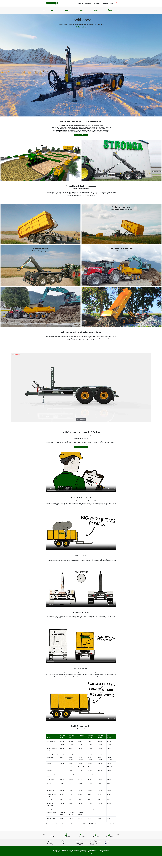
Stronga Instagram (79, 843)
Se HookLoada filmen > (81, 27)
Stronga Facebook (79, 841)
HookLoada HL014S (52, 836)
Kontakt (62, 843)
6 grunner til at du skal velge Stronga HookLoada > (81, 198)
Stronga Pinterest (79, 844)
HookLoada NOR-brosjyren (95, 841)
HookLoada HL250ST (95, 836)
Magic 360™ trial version (15, 354)
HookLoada (49, 841)
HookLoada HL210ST (81, 836)
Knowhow (63, 841)
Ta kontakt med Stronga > (81, 134)
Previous (44, 10)
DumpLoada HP (50, 844)
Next (118, 10)
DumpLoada (49, 843)
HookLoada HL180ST (66, 836)
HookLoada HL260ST (109, 836)
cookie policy (101, 851)
